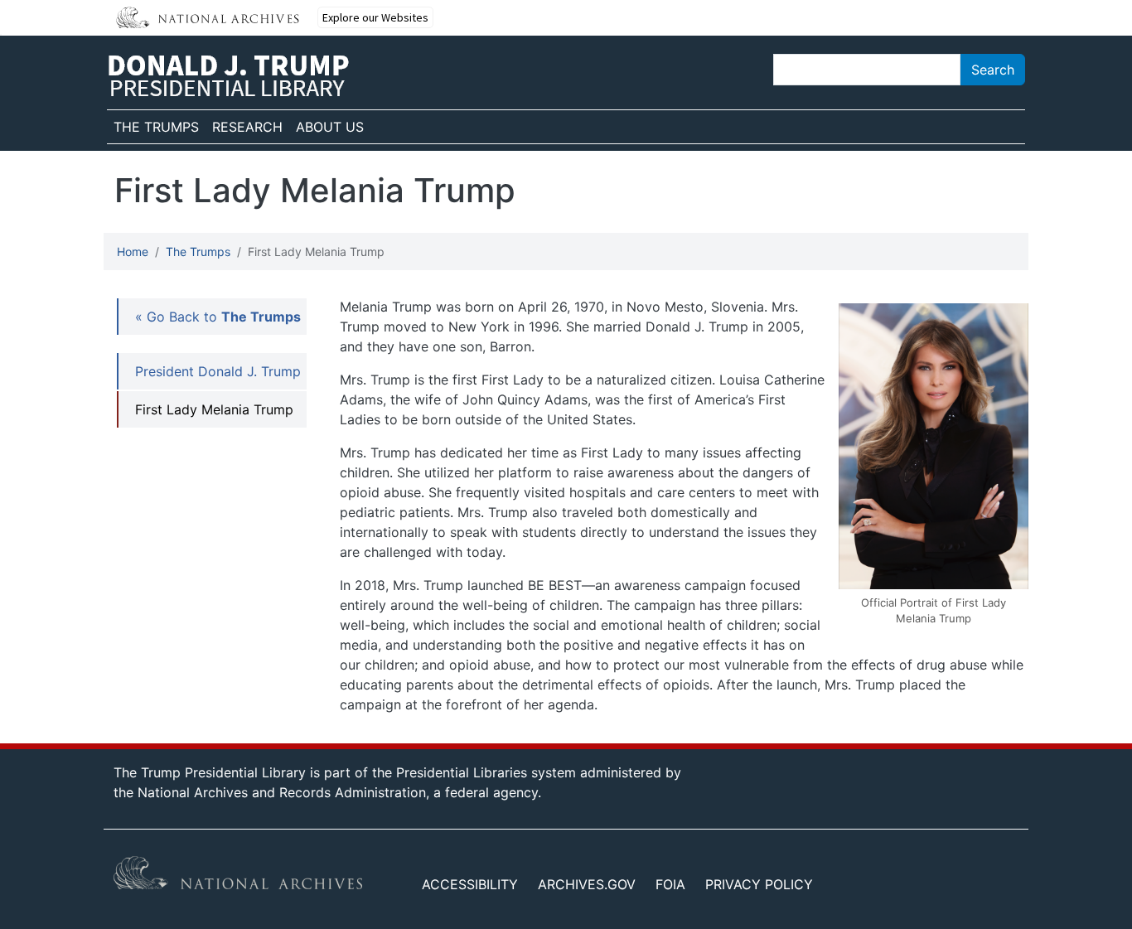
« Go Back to (218, 316)
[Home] (228, 76)
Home (132, 251)
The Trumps (156, 127)
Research (247, 127)
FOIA (670, 884)
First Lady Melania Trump (214, 409)
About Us (330, 127)
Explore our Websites (375, 17)
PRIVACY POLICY (759, 884)
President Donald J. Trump (218, 371)
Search (992, 69)
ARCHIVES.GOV (587, 884)
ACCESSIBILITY (470, 884)
